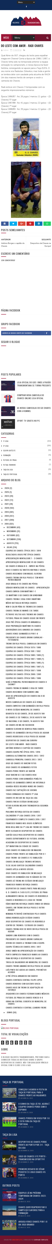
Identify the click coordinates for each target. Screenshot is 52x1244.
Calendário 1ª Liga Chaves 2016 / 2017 (23, 815)
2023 (7, 495)
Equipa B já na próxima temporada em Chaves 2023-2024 (32, 1195)
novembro (12, 531)
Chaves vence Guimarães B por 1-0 (22, 633)
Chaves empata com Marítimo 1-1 (21, 591)
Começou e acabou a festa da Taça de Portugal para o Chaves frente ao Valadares (32, 1092)
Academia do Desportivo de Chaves (22, 842)
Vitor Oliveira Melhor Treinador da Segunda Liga (27, 806)
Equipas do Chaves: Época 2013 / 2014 (23, 550)
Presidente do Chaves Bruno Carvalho (24, 939)
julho (10, 547)
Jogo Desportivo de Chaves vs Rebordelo (25, 921)
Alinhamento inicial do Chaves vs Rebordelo (27, 895)
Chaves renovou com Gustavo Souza (23, 983)
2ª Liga (5, 446)
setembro (12, 539)
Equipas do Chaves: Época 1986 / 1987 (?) (25, 666)
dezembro (12, 527)
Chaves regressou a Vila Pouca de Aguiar (25, 736)
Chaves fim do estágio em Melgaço (22, 801)
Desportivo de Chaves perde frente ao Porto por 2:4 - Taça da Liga (33, 1144)
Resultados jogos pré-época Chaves (23, 554)
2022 (7, 499)
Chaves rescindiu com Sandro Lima (22, 691)
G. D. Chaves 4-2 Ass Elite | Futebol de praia (27, 892)
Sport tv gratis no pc (28, 420)
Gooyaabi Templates (41, 1240)
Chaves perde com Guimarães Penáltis (24, 778)
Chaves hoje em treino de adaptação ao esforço (24, 988)
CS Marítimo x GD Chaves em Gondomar (24, 595)
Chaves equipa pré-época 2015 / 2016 (23, 751)
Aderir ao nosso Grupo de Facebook (17, 333)
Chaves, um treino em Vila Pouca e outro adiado (25, 908)
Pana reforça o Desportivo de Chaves (24, 958)
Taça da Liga (8, 470)
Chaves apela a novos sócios (19, 869)
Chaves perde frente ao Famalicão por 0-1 (26, 853)
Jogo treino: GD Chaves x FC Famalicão (24, 857)
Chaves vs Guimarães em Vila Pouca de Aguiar (27, 732)
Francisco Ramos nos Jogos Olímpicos (24, 823)
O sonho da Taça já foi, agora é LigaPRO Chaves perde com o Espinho (34, 1106)
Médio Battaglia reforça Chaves (21, 602)
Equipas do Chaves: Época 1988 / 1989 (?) (25, 655)
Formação (7, 455)
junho (10, 1012)
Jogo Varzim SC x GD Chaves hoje (21, 774)
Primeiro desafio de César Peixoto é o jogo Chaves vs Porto (32, 1171)
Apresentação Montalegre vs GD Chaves (25, 562)
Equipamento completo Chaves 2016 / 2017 (26, 819)
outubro (11, 535)
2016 (7, 523)
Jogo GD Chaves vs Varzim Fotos (21, 763)
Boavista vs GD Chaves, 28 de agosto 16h (25, 713)
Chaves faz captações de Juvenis (21, 790)
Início (6, 37)
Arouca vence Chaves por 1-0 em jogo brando (32, 1223)
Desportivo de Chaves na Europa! (21, 740)
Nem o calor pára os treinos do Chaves (24, 606)
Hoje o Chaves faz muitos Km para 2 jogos (25, 569)
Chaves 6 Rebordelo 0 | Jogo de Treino (24, 899)
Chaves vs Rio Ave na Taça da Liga (21, 797)
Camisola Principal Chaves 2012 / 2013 (24, 759)
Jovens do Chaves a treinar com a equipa (25, 942)
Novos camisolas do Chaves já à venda (24, 701)
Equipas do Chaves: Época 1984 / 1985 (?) (25, 662)
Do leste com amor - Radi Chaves (21, 744)
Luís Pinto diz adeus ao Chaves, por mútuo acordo (26, 971)
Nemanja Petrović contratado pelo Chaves (26, 913)
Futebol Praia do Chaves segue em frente (25, 618)
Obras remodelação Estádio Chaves (23, 917)
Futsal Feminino (9, 465)
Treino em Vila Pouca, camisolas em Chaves (26, 643)
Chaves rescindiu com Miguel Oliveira (24, 573)
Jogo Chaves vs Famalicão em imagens (23, 850)
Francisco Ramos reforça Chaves (22, 884)
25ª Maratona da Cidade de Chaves (22, 846)
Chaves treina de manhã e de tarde (22, 610)
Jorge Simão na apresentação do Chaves (25, 950)
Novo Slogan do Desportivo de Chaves (24, 830)
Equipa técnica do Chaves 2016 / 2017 (23, 946)
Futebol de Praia (10, 460)
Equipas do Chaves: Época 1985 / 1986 (23, 678)
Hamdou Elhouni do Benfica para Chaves (25, 728)
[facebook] (26, 6)
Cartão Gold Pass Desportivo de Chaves (25, 834)
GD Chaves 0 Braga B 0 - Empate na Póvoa (25, 565)
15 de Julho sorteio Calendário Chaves (24, 865)
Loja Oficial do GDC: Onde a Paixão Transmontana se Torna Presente (34, 384)
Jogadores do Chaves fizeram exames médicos (27, 993)
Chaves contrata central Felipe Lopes (24, 979)
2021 (7, 503)
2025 (7, 491)
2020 (7, 507)
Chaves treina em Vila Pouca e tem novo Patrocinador (25, 578)
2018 (7, 515)
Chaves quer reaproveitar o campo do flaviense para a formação (32, 1210)
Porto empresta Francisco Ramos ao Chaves (27, 954)
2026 (7, 488)
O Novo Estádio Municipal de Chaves (23, 709)
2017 (7, 519)
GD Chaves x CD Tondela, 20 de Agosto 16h (26, 717)
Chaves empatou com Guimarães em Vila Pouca (28, 705)
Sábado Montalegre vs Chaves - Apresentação (28, 587)
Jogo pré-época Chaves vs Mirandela (23, 622)
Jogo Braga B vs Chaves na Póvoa (22, 583)
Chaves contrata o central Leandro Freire (26, 1007)
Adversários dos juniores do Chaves (23, 629)
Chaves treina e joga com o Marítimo (23, 598)
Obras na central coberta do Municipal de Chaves (26, 1002)
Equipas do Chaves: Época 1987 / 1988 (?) (25, 658)
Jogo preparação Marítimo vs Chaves (23, 625)
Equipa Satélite (9, 450)
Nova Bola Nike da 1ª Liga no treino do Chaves (27, 826)
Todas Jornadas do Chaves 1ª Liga (22, 793)
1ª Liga (5, 441)
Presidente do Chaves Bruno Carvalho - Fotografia (25, 638)
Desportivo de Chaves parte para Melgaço (26, 888)
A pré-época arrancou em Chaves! (22, 975)
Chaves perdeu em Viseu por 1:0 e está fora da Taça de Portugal (34, 1121)
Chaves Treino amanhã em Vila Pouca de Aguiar (28, 965)
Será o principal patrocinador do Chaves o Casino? (26, 683)
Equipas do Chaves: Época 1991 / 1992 (23, 651)
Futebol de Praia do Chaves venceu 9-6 (24, 997)
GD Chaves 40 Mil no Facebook (20, 724)
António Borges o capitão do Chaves (23, 747)
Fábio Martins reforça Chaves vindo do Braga (28, 903)
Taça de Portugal (10, 474)
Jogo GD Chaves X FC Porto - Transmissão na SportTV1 (32, 1158)
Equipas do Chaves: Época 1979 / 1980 (23, 647)
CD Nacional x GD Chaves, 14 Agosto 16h (25, 721)
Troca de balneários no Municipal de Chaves (27, 962)
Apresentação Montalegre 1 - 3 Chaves (24, 558)
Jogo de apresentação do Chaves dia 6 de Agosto (25, 697)
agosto (10, 543)
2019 (7, 511)
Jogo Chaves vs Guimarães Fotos (21, 767)
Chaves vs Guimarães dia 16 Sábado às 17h (26, 876)
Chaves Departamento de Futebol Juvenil (25, 838)
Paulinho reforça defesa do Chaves (23, 811)
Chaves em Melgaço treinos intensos (23, 861)
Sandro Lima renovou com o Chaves (22, 935)
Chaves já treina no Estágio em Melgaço (25, 880)
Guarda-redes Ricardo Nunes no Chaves (25, 786)
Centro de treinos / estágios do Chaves (25, 925)
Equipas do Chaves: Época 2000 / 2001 (23, 674)
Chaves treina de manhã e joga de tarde (24, 688)
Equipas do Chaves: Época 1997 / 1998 (23, 670)
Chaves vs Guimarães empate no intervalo (25, 782)
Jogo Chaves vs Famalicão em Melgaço (24, 873)
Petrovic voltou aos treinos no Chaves (25, 614)
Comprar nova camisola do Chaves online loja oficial (30, 397)
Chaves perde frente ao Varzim (20, 770)
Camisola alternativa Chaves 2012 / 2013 (25, 755)
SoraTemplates (17, 1240)
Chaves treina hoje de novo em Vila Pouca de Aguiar (27, 930)
